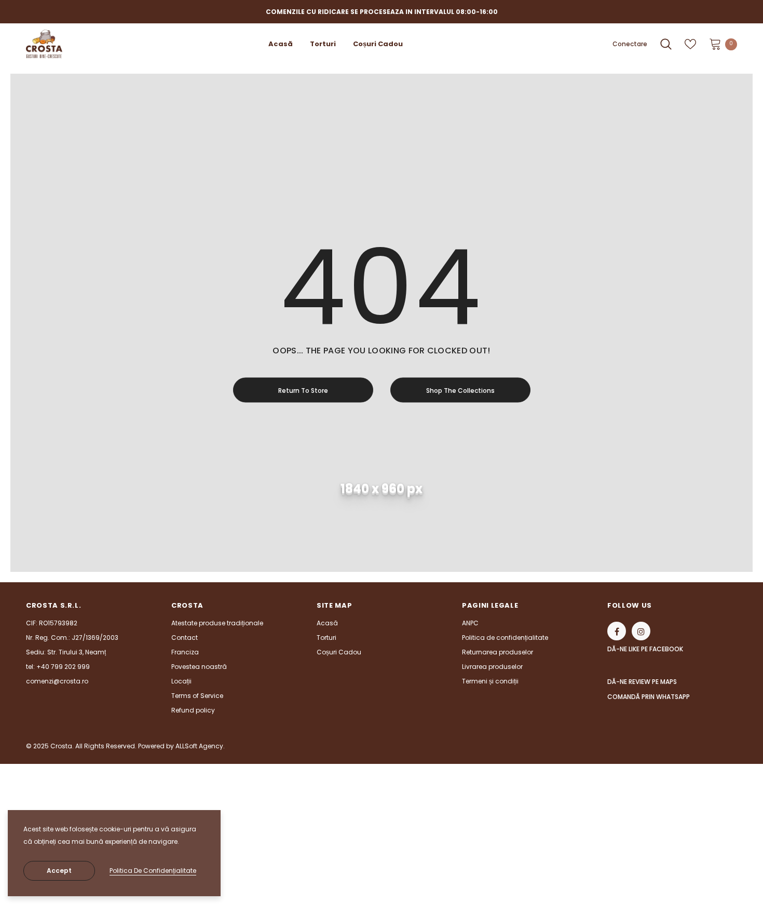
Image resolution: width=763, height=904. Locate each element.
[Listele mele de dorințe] (690, 44)
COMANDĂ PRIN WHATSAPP (648, 696)
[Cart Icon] (715, 43)
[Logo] (71, 44)
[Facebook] (616, 631)
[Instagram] (641, 631)
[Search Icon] (666, 44)
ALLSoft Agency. (200, 746)
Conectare (629, 43)
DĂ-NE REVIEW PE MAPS (642, 681)
